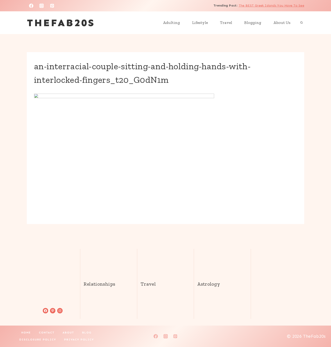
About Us (281, 22)
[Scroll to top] (320, 329)
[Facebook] (31, 5)
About (68, 332)
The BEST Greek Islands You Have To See (271, 5)
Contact (46, 332)
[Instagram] (41, 5)
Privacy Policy (79, 339)
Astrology (208, 284)
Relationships (99, 284)
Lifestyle (200, 22)
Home (26, 332)
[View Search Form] (301, 22)
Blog (87, 332)
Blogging (252, 22)
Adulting (171, 22)
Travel (226, 22)
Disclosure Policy (37, 339)
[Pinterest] (52, 5)
